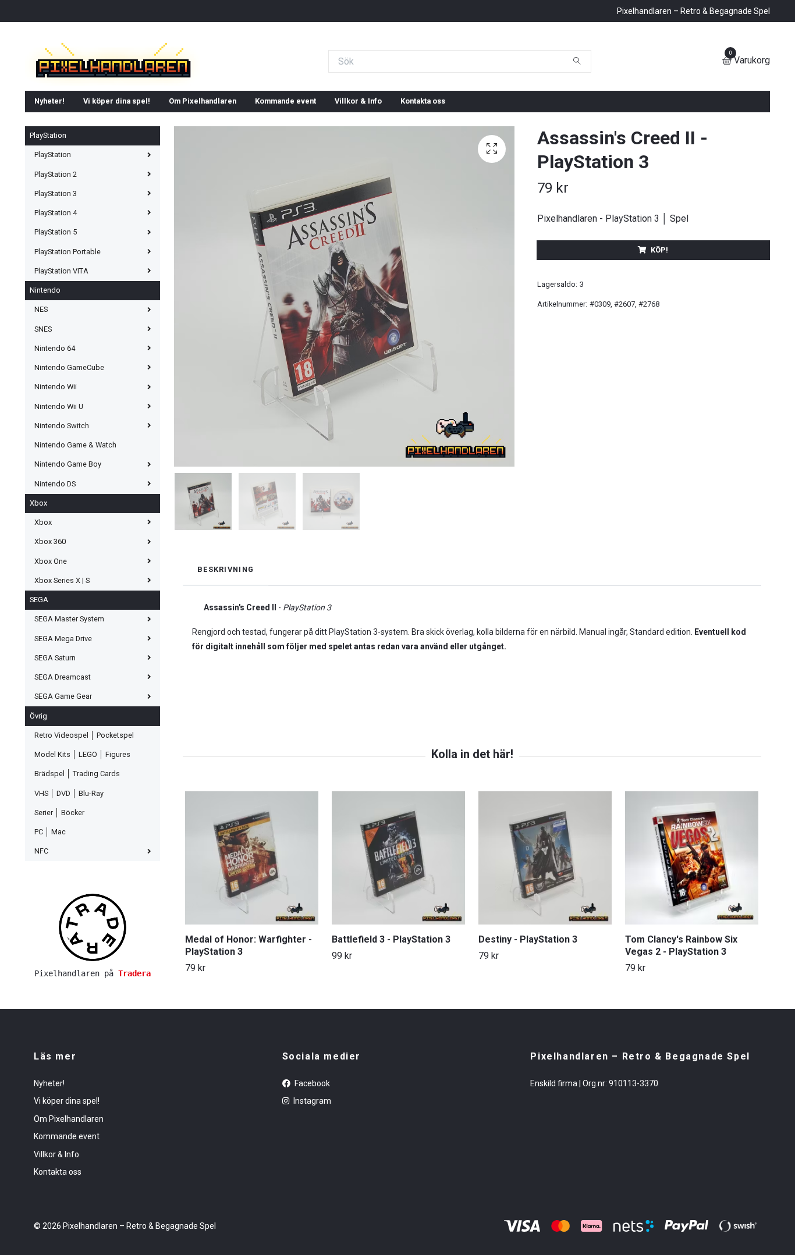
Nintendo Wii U (58, 490)
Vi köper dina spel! (116, 184)
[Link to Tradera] (92, 1010)
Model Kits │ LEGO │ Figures (82, 838)
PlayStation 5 (55, 315)
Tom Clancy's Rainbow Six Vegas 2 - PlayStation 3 (681, 1029)
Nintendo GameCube (69, 451)
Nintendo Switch (61, 509)
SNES (43, 412)
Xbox (38, 586)
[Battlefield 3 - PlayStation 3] (398, 941)
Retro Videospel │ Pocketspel (84, 819)
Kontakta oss (422, 184)
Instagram (311, 1184)
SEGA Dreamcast (62, 760)
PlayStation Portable (67, 335)
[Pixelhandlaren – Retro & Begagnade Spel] (258, 103)
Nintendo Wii (55, 470)
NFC (41, 934)
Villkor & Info (358, 184)
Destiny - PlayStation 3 (527, 1023)
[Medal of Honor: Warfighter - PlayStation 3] (251, 941)
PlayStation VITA (61, 354)
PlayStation (48, 219)
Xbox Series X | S (62, 664)
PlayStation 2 (55, 258)
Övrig (38, 799)
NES (41, 393)
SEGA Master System (69, 702)
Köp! (659, 333)
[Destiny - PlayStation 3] (545, 941)
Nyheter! (49, 184)
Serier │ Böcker (59, 896)
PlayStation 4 (55, 296)
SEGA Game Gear (63, 780)
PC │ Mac (50, 915)
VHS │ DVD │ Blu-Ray (69, 877)
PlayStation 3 (55, 277)
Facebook (311, 1167)
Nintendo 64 (54, 432)
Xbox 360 (50, 625)
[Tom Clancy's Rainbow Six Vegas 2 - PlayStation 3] (691, 941)
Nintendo (45, 373)
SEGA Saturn (55, 741)
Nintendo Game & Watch (75, 528)
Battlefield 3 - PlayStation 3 (391, 1023)
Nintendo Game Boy (67, 547)
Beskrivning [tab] (225, 653)
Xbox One (50, 645)
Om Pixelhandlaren (202, 184)
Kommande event (285, 184)
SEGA (39, 683)
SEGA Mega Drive (63, 722)
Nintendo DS (55, 567)
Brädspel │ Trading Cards (77, 857)
